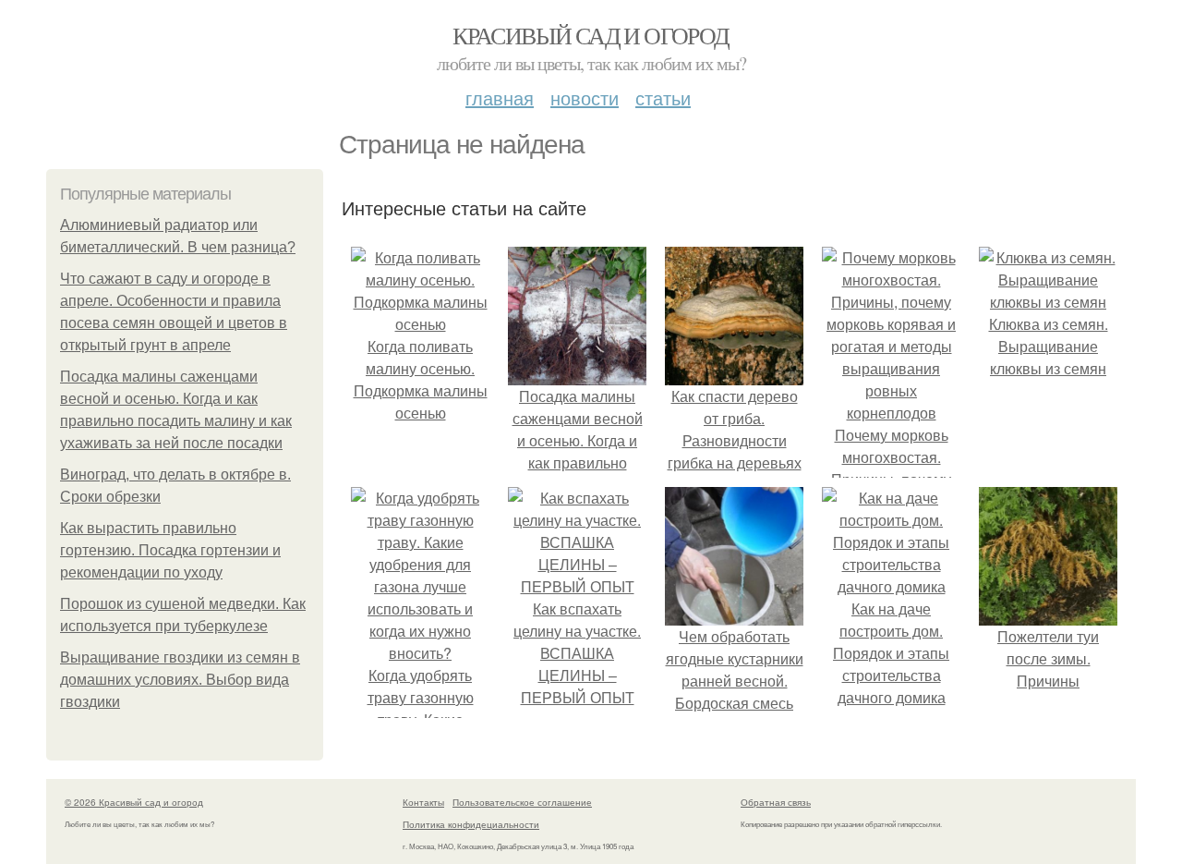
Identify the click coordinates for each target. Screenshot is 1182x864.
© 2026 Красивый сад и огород (134, 802)
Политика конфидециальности (471, 824)
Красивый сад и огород (590, 35)
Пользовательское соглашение (522, 802)
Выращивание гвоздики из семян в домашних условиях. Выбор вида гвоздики (180, 680)
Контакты (423, 802)
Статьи (663, 97)
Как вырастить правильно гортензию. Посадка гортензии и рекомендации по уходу (170, 550)
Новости (584, 97)
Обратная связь (776, 802)
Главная (499, 97)
